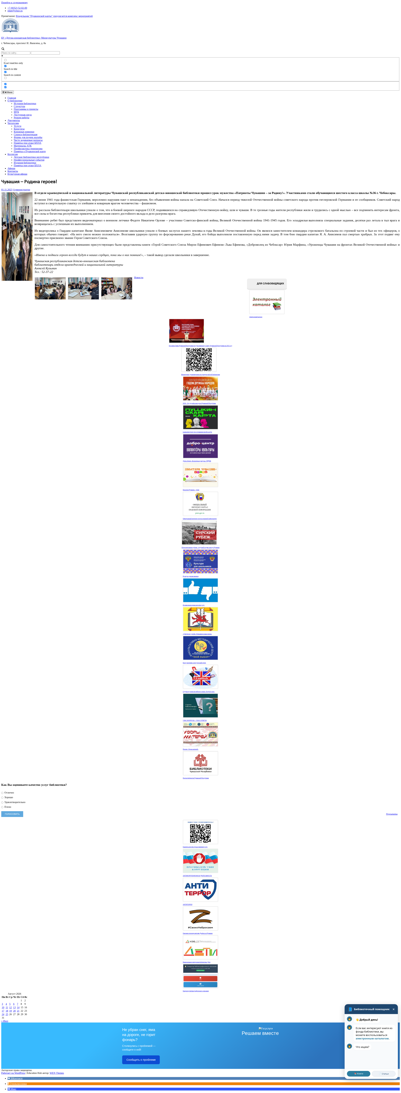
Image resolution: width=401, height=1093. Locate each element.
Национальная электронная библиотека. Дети (196, 962)
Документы (14, 120)
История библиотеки (25, 103)
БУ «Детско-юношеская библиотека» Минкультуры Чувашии (34, 38)
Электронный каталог (255, 317)
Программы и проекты (26, 109)
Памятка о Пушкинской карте (30, 151)
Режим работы (21, 117)
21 (18, 1011)
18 (7, 1011)
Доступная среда (23, 114)
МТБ (16, 112)
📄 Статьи (384, 1073)
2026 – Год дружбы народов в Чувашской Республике (199, 403)
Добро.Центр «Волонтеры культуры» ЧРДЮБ (197, 461)
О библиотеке (15, 100)
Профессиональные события (29, 160)
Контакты (13, 171)
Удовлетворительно (14, 802)
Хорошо (8, 797)
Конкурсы (19, 129)
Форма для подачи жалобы (28, 137)
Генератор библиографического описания (196, 991)
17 (3, 1011)
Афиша (11, 168)
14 (18, 1007)
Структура (19, 106)
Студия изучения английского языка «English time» (199, 691)
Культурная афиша (17, 174)
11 (7, 1007)
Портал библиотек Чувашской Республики (196, 778)
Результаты (392, 814)
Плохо (7, 807)
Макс (13, 1089)
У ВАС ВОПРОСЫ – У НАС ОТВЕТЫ (195, 720)
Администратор (21, 189)
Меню (9, 92)
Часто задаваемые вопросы (28, 140)
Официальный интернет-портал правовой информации (200, 518)
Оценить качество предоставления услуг (195, 847)
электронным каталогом (372, 1038)
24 (3, 1014)
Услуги (17, 126)
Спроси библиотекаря (25, 134)
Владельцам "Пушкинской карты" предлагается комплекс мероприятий (54, 16)
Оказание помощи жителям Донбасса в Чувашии (198, 933)
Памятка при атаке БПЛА (27, 143)
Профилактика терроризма (28, 148)
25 (7, 1014)
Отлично (9, 792)
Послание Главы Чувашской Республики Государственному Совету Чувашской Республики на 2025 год (200, 346)
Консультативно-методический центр (194, 663)
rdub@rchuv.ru (15, 10)
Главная (12, 98)
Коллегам (13, 154)
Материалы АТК (23, 145)
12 (10, 1007)
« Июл (4, 1021)
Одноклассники (18, 1083)
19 (10, 1011)
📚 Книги (358, 1073)
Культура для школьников (190, 576)
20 (14, 1011)
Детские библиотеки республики (31, 157)
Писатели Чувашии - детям (191, 490)
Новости (138, 277)
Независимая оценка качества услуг (194, 605)
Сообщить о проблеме (141, 1059)
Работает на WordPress (13, 1073)
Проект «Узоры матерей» (190, 749)
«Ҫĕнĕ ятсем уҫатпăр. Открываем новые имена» (197, 634)
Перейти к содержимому (14, 2)
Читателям (13, 123)
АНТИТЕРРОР (187, 904)
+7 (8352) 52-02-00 (17, 8)
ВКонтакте (16, 1078)
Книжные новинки (24, 131)
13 (14, 1007)
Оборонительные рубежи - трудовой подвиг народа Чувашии (200, 547)
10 (3, 1007)
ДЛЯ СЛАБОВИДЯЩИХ (270, 283)
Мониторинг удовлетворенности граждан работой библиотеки (200, 374)
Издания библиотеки (25, 162)
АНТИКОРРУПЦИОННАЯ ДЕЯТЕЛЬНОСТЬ (197, 875)
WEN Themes (57, 1073)
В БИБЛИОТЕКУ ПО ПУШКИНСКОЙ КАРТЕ (197, 432)
